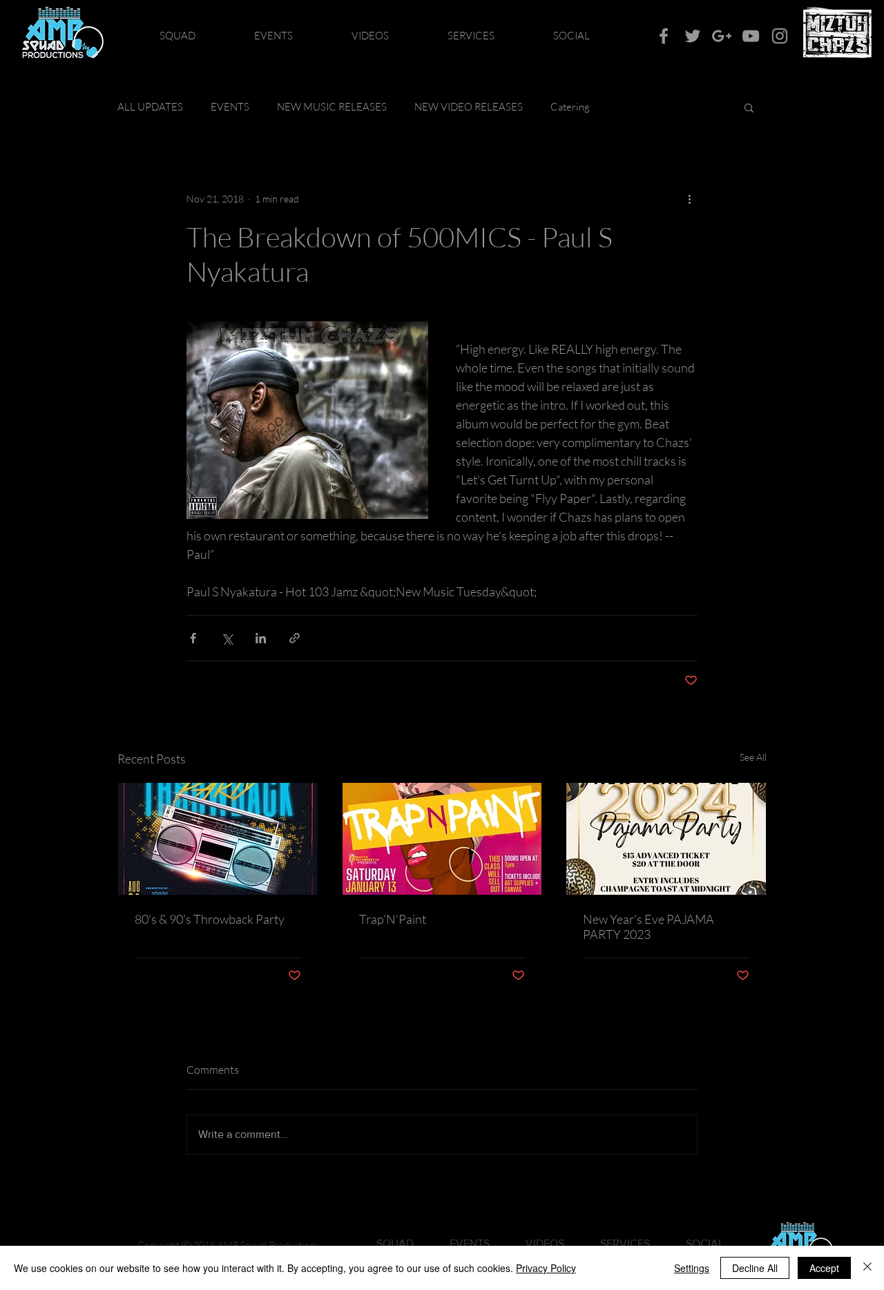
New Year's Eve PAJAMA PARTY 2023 (648, 926)
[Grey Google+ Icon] (721, 36)
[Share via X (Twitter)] (226, 638)
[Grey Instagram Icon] (779, 36)
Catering (570, 107)
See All (753, 757)
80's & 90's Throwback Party (210, 919)
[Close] (867, 1268)
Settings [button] (691, 1268)
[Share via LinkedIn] (260, 638)
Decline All (755, 1268)
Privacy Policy (546, 1268)
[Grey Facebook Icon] (663, 36)
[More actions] (689, 199)
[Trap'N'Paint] (442, 839)
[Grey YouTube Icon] (750, 36)
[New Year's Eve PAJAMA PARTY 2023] (666, 839)
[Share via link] (294, 638)
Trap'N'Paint (392, 919)
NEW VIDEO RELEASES (468, 107)
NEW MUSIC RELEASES (332, 107)
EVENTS (230, 107)
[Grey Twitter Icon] (692, 36)
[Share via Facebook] (193, 638)
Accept (824, 1268)
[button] (749, 107)
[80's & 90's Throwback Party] (218, 839)
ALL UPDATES (150, 107)
